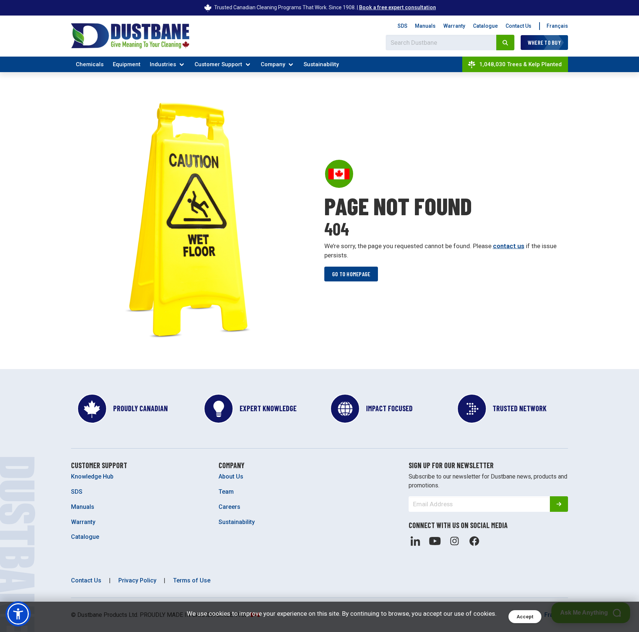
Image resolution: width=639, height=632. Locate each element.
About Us (231, 476)
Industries (163, 64)
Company (273, 64)
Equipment (127, 64)
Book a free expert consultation (397, 7)
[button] (18, 614)
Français (557, 26)
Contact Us (518, 26)
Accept (525, 616)
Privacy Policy (137, 580)
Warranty (454, 26)
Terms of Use (191, 580)
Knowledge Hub (92, 476)
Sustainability (321, 64)
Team (226, 491)
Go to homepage (351, 273)
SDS (403, 26)
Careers (229, 506)
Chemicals (90, 64)
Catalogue (485, 26)
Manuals (425, 26)
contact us (508, 246)
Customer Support (218, 64)
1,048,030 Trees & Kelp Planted (520, 64)
